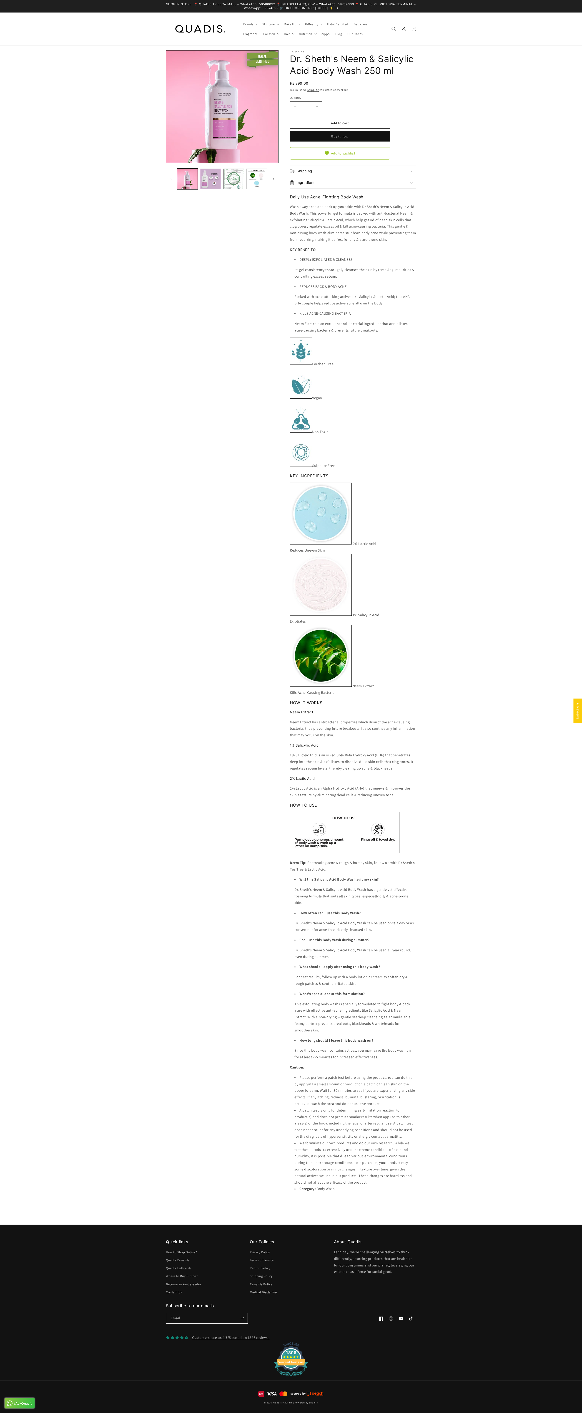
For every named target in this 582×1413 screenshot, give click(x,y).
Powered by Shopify (306, 1402)
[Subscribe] (243, 1318)
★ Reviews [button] (577, 710)
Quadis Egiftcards (178, 1268)
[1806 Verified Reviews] (291, 1377)
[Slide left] (171, 179)
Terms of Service (262, 1260)
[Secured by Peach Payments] (307, 1394)
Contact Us (174, 1292)
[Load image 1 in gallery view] (187, 179)
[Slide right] (273, 179)
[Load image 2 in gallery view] (210, 179)
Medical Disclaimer (263, 1292)
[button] (250, 24)
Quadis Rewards (177, 1260)
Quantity (295, 98)
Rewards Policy (261, 1284)
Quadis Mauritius (283, 1402)
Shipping (313, 89)
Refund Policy (260, 1268)
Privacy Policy (260, 1252)
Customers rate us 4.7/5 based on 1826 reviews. (231, 1337)
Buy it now (340, 136)
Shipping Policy (261, 1276)
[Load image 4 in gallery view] (256, 179)
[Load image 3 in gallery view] (233, 179)
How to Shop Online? (181, 1252)
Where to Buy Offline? (182, 1276)
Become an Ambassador (183, 1284)
